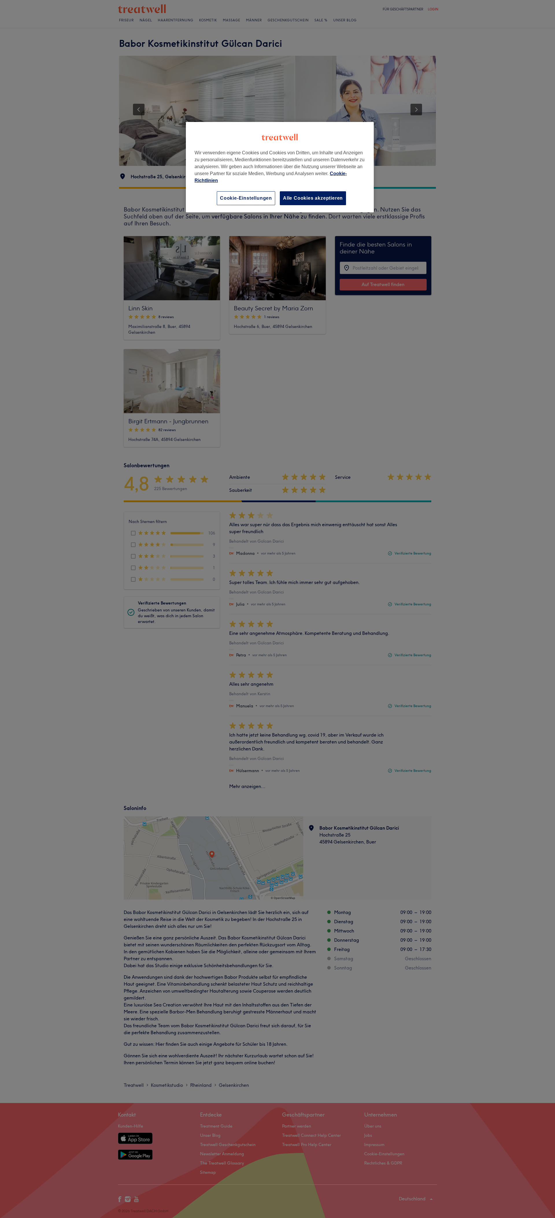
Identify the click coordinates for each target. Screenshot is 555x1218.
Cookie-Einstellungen (246, 198)
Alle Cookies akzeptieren (313, 198)
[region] (280, 167)
